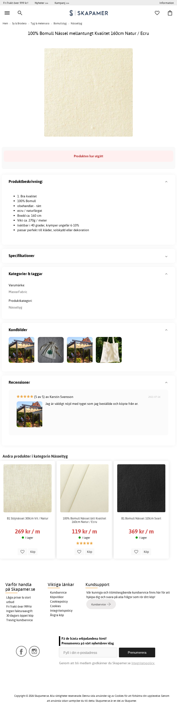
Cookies (55, 606)
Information (167, 3)
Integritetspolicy (61, 611)
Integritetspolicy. (143, 663)
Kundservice (58, 592)
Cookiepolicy (59, 601)
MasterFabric (18, 292)
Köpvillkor (57, 597)
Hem (5, 23)
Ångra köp (57, 615)
